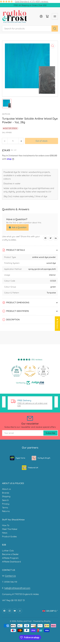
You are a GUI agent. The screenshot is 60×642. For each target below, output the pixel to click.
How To (5, 525)
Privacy (5, 503)
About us (6, 489)
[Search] (55, 28)
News (4, 532)
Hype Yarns (20, 458)
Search (5, 500)
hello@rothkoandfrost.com (17, 588)
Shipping (6, 496)
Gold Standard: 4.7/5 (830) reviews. (31, 1)
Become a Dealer (10, 554)
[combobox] (30, 28)
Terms (5, 507)
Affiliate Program (10, 558)
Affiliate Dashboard (11, 561)
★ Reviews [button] (57, 324)
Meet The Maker (9, 529)
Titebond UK (33, 467)
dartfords (6, 114)
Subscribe (50, 433)
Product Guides (9, 536)
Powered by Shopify (41, 621)
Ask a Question (19, 227)
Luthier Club (8, 550)
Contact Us (10, 575)
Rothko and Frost (24, 621)
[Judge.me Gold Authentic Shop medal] (30, 371)
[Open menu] (55, 16)
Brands (5, 492)
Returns (6, 511)
